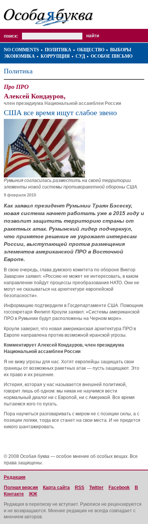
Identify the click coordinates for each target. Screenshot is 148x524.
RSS (79, 487)
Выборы (120, 49)
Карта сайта (56, 487)
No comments (21, 49)
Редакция (14, 477)
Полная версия (21, 487)
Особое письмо (111, 56)
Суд (80, 56)
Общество (90, 49)
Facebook (119, 487)
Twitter (96, 487)
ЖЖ (33, 494)
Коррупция (55, 56)
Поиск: (11, 36)
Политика (58, 49)
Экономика (19, 56)
